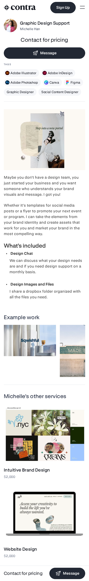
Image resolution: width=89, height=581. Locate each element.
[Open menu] (82, 8)
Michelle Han (30, 29)
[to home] (20, 7)
